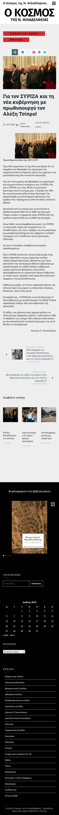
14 (14, 621)
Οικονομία (9, 736)
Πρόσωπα (9, 742)
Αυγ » (12, 635)
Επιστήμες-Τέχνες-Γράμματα (18, 778)
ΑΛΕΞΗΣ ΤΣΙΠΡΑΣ (42, 123)
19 (52, 621)
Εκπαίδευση (10, 772)
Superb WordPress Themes (34, 811)
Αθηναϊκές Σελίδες (13, 694)
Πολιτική (16, 40)
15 (22, 621)
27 (7, 631)
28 (14, 631)
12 (52, 616)
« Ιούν (5, 635)
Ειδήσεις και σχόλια (24, 33)
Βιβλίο (8, 760)
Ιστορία (8, 748)
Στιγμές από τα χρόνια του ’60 (18, 754)
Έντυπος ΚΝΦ (11, 795)
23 (29, 626)
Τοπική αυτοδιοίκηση (14, 682)
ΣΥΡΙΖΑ (38, 127)
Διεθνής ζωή (10, 789)
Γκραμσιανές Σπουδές (15, 730)
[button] (53, 504)
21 (14, 626)
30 (29, 631)
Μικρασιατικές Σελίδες (15, 688)
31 (37, 631)
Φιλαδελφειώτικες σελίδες (17, 700)
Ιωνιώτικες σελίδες (14, 706)
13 (7, 621)
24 (37, 626)
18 (45, 621)
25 (45, 626)
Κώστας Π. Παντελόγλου (16, 712)
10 (37, 616)
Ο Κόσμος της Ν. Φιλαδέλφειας (25, 3)
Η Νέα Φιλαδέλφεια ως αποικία (9, 435)
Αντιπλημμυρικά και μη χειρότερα (48, 435)
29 (22, 631)
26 (52, 626)
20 (7, 626)
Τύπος (8, 766)
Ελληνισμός (10, 784)
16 (29, 621)
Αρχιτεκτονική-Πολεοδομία (17, 718)
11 (45, 616)
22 (22, 626)
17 (37, 621)
